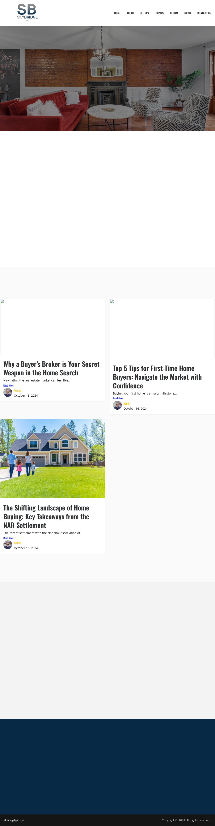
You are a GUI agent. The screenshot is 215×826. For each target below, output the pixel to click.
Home (117, 13)
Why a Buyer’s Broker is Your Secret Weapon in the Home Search (51, 368)
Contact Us (204, 13)
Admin (17, 390)
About (130, 13)
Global (174, 13)
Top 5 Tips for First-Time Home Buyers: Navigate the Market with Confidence (157, 376)
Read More (8, 385)
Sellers (144, 13)
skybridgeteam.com (14, 820)
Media (188, 13)
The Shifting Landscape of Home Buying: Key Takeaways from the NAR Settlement (46, 516)
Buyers (160, 13)
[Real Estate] (28, 13)
